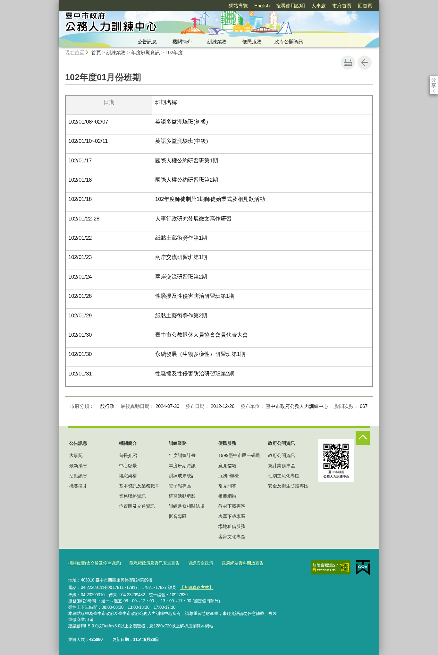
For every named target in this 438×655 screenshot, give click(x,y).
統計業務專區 (281, 465)
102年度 (174, 52)
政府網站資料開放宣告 (243, 563)
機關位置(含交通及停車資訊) (94, 563)
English (262, 5)
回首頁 (365, 5)
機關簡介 (182, 41)
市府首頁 (341, 5)
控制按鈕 (363, 438)
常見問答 (227, 485)
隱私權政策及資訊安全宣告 (155, 563)
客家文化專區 (231, 536)
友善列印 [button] (348, 63)
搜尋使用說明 (290, 5)
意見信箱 (227, 465)
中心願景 (128, 465)
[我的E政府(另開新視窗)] (363, 567)
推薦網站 (227, 496)
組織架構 (128, 475)
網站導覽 (238, 5)
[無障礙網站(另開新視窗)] (330, 567)
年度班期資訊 (145, 52)
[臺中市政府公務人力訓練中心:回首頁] (160, 23)
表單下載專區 (231, 516)
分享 (433, 79)
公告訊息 (147, 41)
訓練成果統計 (182, 475)
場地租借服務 (231, 526)
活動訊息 (78, 475)
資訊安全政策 (200, 563)
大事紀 (76, 455)
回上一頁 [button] (365, 63)
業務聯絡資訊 (132, 496)
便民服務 (252, 41)
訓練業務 (217, 41)
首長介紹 (128, 455)
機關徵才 (78, 485)
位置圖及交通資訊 (137, 506)
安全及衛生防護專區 (288, 485)
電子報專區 (180, 485)
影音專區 (178, 516)
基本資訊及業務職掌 (139, 485)
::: (56, 2)
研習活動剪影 (182, 496)
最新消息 (78, 465)
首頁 (96, 52)
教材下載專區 (231, 506)
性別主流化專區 (283, 475)
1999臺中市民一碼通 (239, 455)
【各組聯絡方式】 (196, 587)
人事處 (318, 5)
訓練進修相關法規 (187, 506)
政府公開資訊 (288, 41)
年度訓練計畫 (182, 455)
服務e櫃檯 (228, 475)
